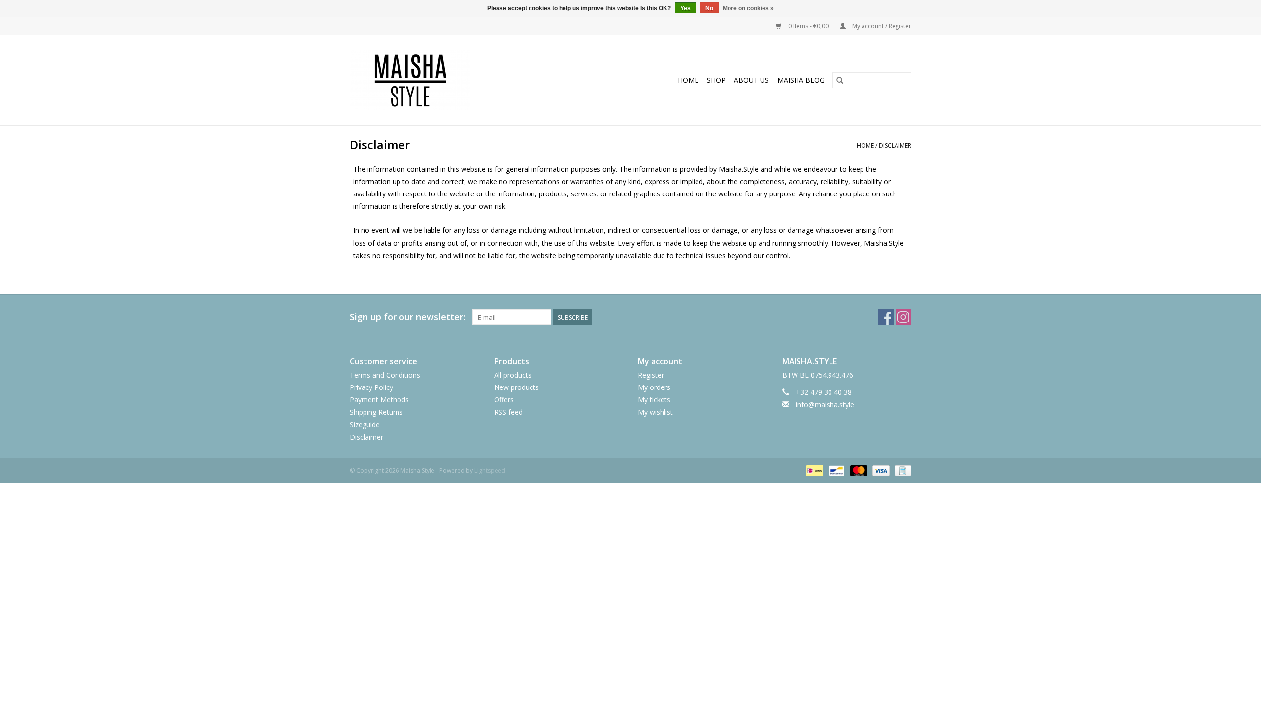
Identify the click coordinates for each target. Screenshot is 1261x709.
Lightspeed (489, 470)
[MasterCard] (858, 470)
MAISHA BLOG (801, 80)
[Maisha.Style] (444, 80)
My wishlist (655, 412)
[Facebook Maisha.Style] (886, 317)
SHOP (716, 80)
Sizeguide (365, 424)
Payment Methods (379, 399)
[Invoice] (901, 470)
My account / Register (881, 26)
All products (512, 375)
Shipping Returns (376, 412)
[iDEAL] (814, 470)
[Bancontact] (835, 470)
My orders (654, 387)
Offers (504, 399)
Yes (685, 8)
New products (516, 387)
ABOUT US (751, 80)
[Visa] (880, 470)
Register (651, 375)
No (709, 8)
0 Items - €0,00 (808, 26)
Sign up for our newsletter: (407, 317)
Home (688, 80)
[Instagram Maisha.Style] (903, 317)
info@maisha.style (825, 404)
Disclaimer (895, 145)
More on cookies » (748, 8)
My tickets (654, 399)
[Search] (839, 80)
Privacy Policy (371, 387)
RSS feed (508, 412)
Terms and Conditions (385, 375)
